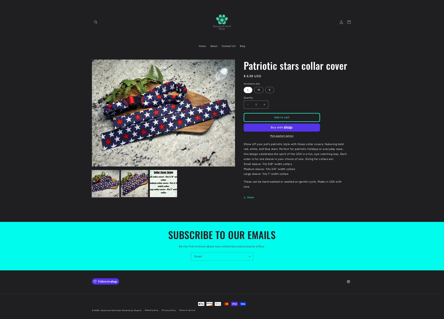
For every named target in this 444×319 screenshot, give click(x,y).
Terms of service (187, 310)
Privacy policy (169, 310)
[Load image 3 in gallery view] (163, 183)
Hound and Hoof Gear (110, 310)
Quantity (248, 97)
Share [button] (250, 197)
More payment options (281, 136)
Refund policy (151, 310)
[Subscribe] (249, 257)
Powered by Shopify (132, 310)
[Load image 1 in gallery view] (105, 183)
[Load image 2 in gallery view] (134, 183)
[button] (96, 22)
